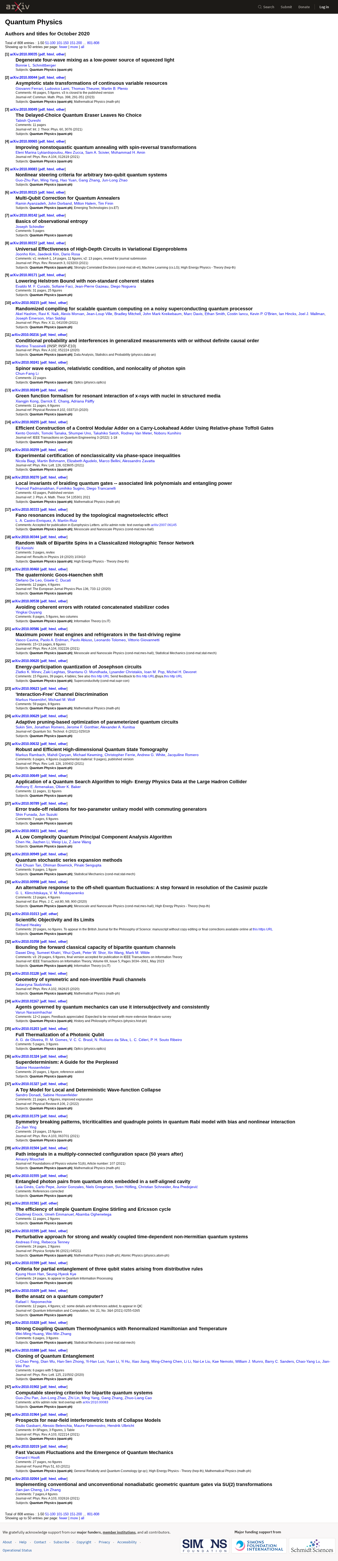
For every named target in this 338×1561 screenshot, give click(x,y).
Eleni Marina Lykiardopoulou (39, 152)
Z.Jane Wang (80, 842)
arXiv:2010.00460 (26, 569)
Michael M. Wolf (61, 699)
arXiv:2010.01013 (26, 914)
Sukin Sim (24, 727)
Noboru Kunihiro (167, 433)
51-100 (50, 43)
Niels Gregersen (99, 1187)
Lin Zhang (52, 1490)
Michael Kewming (87, 755)
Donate (304, 7)
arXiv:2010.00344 (26, 537)
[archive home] (17, 7)
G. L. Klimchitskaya (32, 893)
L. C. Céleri (139, 1040)
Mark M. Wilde (138, 952)
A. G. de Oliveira (29, 1040)
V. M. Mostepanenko (67, 893)
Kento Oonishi (27, 433)
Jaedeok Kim (48, 254)
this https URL (263, 929)
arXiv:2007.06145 (164, 525)
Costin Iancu (237, 314)
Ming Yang (49, 180)
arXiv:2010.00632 (26, 744)
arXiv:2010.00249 (26, 390)
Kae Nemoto (222, 1361)
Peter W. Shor (94, 952)
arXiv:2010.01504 (26, 1148)
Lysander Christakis (125, 672)
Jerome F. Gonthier (82, 727)
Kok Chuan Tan (28, 865)
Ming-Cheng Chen (166, 1361)
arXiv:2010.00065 (24, 141)
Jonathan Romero (49, 727)
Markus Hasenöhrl (31, 699)
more (74, 47)
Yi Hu (125, 1361)
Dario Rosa (70, 254)
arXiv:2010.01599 (26, 1263)
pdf (42, 54)
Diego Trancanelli (101, 488)
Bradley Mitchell (127, 314)
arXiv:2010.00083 (24, 169)
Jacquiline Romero (183, 755)
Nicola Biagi (25, 461)
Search (268, 7)
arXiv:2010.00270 (26, 477)
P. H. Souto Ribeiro (166, 1040)
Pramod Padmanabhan (35, 488)
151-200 (76, 43)
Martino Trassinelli (31, 346)
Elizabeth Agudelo (82, 461)
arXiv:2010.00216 (26, 335)
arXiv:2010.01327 (26, 1084)
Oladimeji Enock (29, 1214)
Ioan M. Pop (154, 672)
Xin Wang (116, 952)
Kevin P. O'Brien (263, 314)
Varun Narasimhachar (34, 1012)
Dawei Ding (25, 952)
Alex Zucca (74, 152)
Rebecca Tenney (55, 1242)
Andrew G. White (151, 755)
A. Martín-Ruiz (65, 520)
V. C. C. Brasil (80, 1040)
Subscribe (61, 1542)
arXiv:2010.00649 (26, 776)
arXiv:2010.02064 (26, 1479)
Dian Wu (48, 1361)
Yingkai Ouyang (29, 612)
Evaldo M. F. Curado (33, 286)
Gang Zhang (89, 180)
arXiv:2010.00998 (26, 882)
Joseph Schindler (30, 226)
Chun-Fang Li (27, 373)
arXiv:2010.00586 (26, 629)
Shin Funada (26, 814)
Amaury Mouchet (30, 1159)
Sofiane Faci (62, 286)
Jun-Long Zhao (115, 180)
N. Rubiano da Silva (111, 1040)
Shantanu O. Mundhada (87, 672)
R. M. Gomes (56, 1040)
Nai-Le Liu (201, 1361)
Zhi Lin (73, 1398)
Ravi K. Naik (49, 314)
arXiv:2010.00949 (26, 854)
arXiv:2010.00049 (24, 109)
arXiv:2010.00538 (26, 601)
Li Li (187, 1361)
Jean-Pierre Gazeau (92, 286)
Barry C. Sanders (279, 1361)
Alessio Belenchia (57, 1425)
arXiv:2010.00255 (26, 422)
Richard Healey (28, 925)
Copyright (84, 1542)
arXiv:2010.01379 (26, 1116)
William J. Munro (249, 1361)
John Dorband (60, 203)
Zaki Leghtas (54, 672)
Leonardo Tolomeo (110, 640)
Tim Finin (105, 203)
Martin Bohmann (51, 461)
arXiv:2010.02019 (26, 1447)
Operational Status (17, 1550)
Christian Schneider (154, 1187)
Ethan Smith (215, 314)
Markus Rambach (30, 755)
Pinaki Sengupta (87, 865)
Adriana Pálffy (82, 401)
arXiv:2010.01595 (26, 1231)
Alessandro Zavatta (138, 461)
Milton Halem (85, 203)
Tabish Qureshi (28, 120)
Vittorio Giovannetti (143, 640)
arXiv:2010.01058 (26, 942)
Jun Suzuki (48, 814)
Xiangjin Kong (27, 401)
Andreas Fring (27, 1242)
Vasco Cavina (27, 640)
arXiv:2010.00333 (26, 510)
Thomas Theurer (85, 88)
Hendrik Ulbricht (120, 1425)
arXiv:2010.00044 (24, 77)
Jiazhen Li (40, 842)
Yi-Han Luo (95, 1361)
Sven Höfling (125, 1187)
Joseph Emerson (30, 318)
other (60, 54)
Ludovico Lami (57, 88)
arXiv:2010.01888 (26, 1350)
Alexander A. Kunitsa (117, 727)
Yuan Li (112, 1361)
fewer (63, 47)
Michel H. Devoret (181, 672)
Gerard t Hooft (28, 1457)
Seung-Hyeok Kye (61, 1274)
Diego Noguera (123, 286)
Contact (40, 1542)
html (50, 54)
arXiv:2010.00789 (26, 803)
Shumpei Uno (79, 433)
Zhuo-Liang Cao (138, 1398)
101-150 (63, 43)
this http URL (100, 676)
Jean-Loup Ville (99, 314)
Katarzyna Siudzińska (33, 984)
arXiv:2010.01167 (26, 1001)
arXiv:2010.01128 (26, 974)
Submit (286, 7)
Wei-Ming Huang (30, 1334)
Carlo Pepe (45, 1187)
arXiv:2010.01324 (26, 1056)
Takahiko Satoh (106, 433)
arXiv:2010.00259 (26, 450)
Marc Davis (193, 314)
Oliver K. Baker (68, 787)
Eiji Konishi (25, 548)
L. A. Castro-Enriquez (33, 520)
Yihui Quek (72, 952)
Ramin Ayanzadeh (31, 203)
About (7, 1542)
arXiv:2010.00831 (26, 831)
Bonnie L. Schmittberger (36, 65)
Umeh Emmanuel (59, 1214)
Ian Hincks (287, 314)
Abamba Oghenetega (93, 1214)
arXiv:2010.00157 (24, 243)
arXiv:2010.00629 (26, 716)
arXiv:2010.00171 (24, 275)
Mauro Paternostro (89, 1425)
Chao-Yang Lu (308, 1361)
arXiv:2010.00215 (26, 303)
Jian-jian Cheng (29, 1490)
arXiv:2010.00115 (24, 192)
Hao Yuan (68, 180)
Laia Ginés (25, 1187)
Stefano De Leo (29, 580)
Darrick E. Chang (55, 401)
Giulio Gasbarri (28, 1425)
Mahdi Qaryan (59, 755)
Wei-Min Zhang (58, 1334)
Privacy (104, 1542)
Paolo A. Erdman (54, 640)
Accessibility (127, 1542)
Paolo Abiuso (81, 640)
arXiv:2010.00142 (24, 215)
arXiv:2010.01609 (26, 1291)
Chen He (23, 842)
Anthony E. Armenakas (35, 787)
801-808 (93, 43)
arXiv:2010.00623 (26, 689)
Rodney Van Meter (136, 433)
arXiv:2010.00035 (24, 54)
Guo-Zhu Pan (27, 180)
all (82, 47)
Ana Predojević (185, 1187)
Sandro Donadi (28, 1095)
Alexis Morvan (72, 314)
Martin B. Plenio (114, 88)
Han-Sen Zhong (70, 1361)
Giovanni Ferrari (29, 88)
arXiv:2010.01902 (26, 1387)
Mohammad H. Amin (128, 152)
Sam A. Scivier (97, 152)
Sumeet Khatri (48, 952)
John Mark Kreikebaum (162, 314)
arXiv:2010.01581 (26, 1203)
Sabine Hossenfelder (33, 1067)
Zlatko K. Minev (28, 672)
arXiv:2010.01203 (26, 1029)
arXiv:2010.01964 (26, 1415)
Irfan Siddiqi (56, 318)
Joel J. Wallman (311, 314)
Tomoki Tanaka (53, 433)
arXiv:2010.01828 (26, 1323)
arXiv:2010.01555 (26, 1176)
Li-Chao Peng (27, 1361)
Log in (324, 7)
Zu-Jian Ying (26, 1127)
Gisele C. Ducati (57, 580)
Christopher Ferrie (120, 755)
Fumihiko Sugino (70, 488)
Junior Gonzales (70, 1187)
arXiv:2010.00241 (26, 362)
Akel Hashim (26, 314)
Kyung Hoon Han (30, 1274)
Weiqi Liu (59, 842)
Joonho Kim (25, 254)
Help (23, 1542)
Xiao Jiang (140, 1361)
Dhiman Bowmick (57, 865)
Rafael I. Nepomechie (34, 1302)
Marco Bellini (109, 461)
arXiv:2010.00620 (26, 661)
